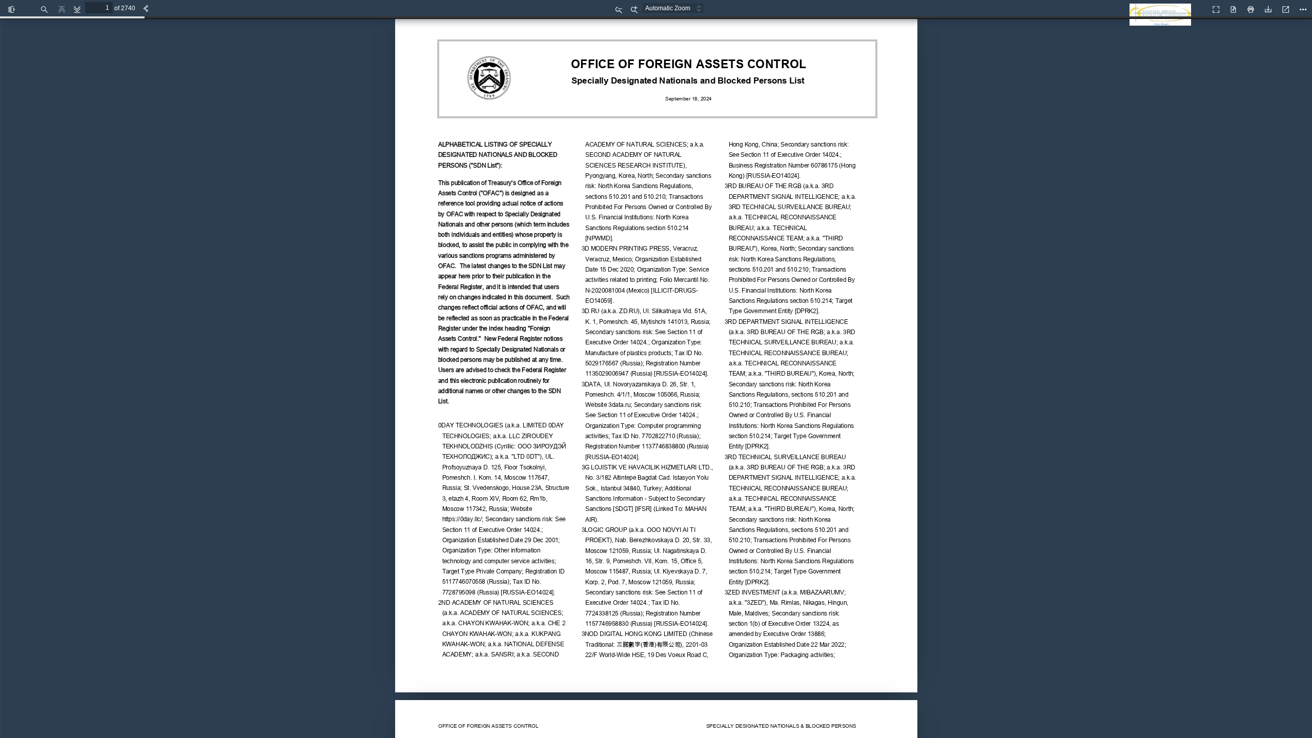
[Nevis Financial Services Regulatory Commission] (1163, 20)
